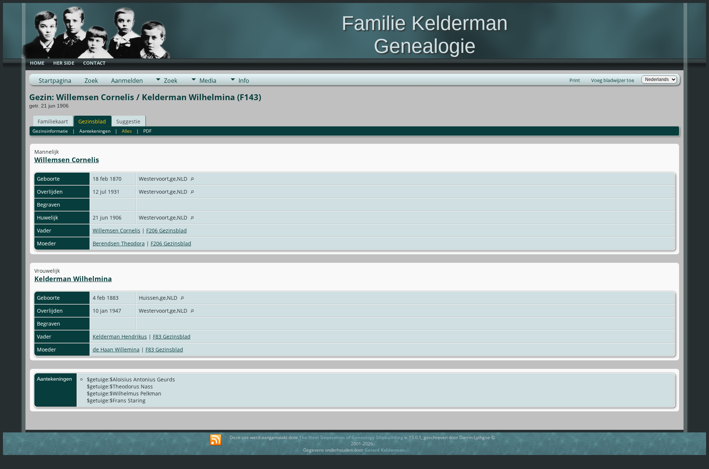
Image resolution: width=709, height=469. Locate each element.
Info (244, 81)
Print (574, 80)
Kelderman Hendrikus (120, 336)
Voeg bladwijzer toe (612, 80)
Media (207, 81)
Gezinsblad (92, 121)
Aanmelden (127, 81)
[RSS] (216, 440)
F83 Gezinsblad (172, 336)
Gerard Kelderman (384, 450)
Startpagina (55, 81)
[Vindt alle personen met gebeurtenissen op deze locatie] (194, 178)
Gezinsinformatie (50, 131)
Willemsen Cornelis (66, 159)
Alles (127, 131)
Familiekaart (53, 121)
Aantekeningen (94, 131)
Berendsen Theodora (119, 243)
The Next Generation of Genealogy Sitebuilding (351, 437)
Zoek (91, 81)
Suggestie (128, 121)
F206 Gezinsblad (166, 230)
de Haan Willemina (116, 349)
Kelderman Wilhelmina (73, 278)
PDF (147, 131)
